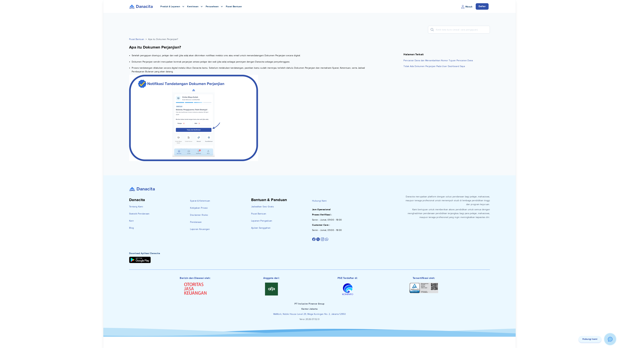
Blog (131, 228)
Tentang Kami (136, 206)
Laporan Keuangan (200, 229)
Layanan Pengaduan (261, 220)
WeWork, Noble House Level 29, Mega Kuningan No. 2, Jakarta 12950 (309, 314)
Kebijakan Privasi (199, 208)
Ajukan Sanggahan (261, 228)
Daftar (482, 6)
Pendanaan (196, 222)
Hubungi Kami (319, 200)
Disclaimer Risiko (199, 215)
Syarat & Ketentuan (200, 200)
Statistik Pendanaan (139, 213)
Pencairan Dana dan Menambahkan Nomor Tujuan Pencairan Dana (438, 60)
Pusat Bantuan (234, 6)
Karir (131, 220)
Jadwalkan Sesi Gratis (262, 206)
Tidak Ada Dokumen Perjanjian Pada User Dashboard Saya (434, 66)
